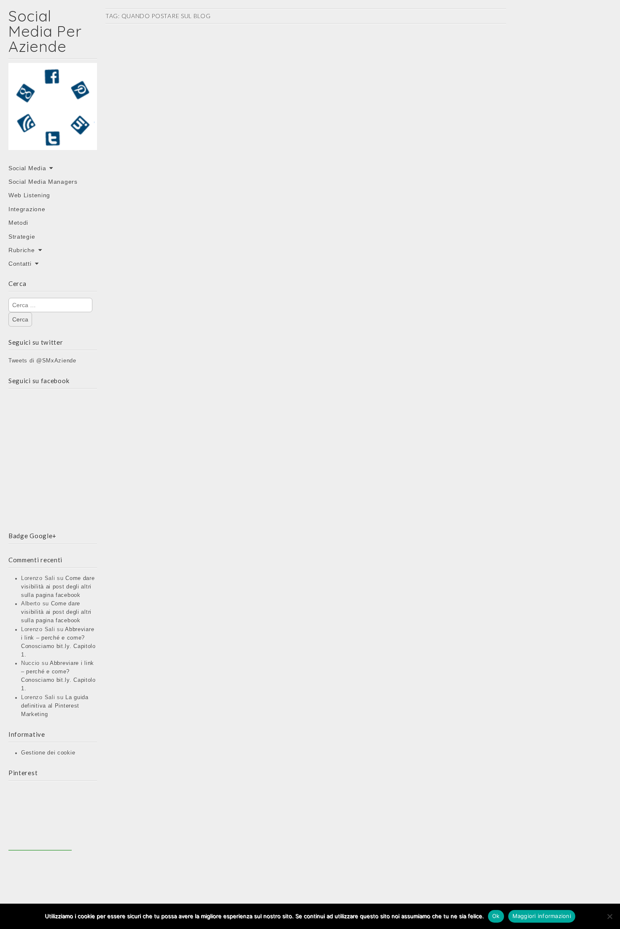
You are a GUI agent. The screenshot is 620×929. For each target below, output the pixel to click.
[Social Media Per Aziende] (52, 112)
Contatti (20, 263)
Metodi (18, 222)
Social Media (27, 168)
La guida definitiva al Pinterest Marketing (55, 706)
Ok (496, 916)
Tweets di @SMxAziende (42, 361)
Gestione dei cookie (48, 753)
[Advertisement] (40, 818)
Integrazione (26, 209)
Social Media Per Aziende (44, 31)
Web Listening (29, 195)
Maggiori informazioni (541, 916)
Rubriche (21, 250)
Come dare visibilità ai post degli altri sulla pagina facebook (58, 586)
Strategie (21, 236)
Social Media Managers (43, 181)
